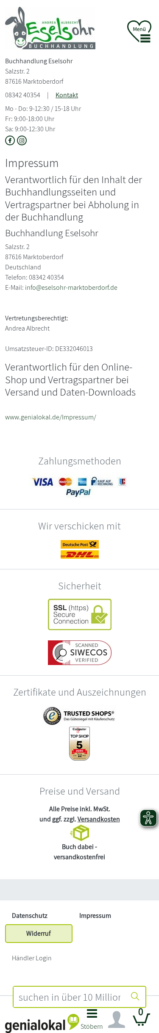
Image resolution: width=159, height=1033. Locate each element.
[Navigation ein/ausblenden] (116, 1019)
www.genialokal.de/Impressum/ (50, 417)
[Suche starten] (135, 997)
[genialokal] (42, 1023)
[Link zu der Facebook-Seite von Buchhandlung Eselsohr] (11, 141)
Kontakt (67, 95)
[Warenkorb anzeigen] (142, 1023)
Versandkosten (99, 819)
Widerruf (38, 933)
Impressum (95, 915)
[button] (92, 1022)
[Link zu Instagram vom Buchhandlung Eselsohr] (22, 141)
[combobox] (70, 997)
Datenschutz (29, 915)
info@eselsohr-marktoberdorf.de (71, 287)
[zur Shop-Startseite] (50, 27)
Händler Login (32, 958)
